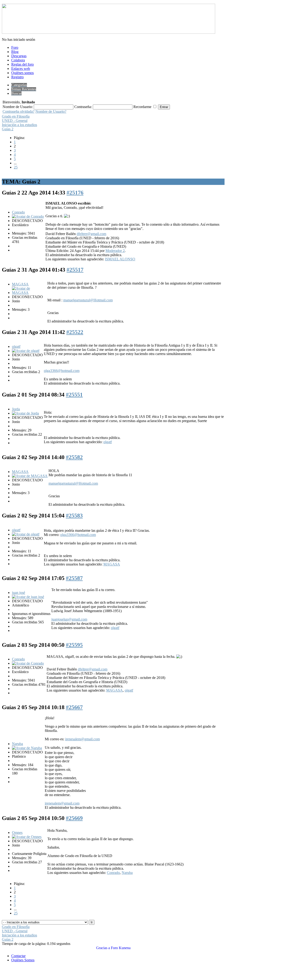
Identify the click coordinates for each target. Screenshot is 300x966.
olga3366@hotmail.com (61, 371)
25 (16, 167)
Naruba (17, 744)
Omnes (17, 833)
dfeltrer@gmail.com (91, 234)
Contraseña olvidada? (18, 111)
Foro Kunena (121, 948)
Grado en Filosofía (16, 116)
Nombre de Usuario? (50, 111)
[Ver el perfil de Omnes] (26, 837)
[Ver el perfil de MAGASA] (29, 293)
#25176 (75, 193)
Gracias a (103, 948)
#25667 (74, 707)
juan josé (18, 593)
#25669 (74, 818)
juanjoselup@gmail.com (69, 619)
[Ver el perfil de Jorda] (25, 413)
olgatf (16, 346)
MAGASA (20, 284)
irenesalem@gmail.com (82, 739)
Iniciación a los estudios (19, 125)
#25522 (74, 332)
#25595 (74, 645)
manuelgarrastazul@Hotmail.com (88, 300)
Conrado (18, 212)
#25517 (75, 270)
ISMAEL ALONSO (120, 259)
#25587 (74, 578)
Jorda (16, 409)
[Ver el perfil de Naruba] (27, 748)
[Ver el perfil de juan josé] (28, 597)
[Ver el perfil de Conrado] (28, 216)
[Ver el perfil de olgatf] (25, 351)
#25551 (74, 395)
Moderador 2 (115, 251)
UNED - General (14, 121)
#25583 (74, 516)
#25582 (74, 457)
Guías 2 (7, 129)
